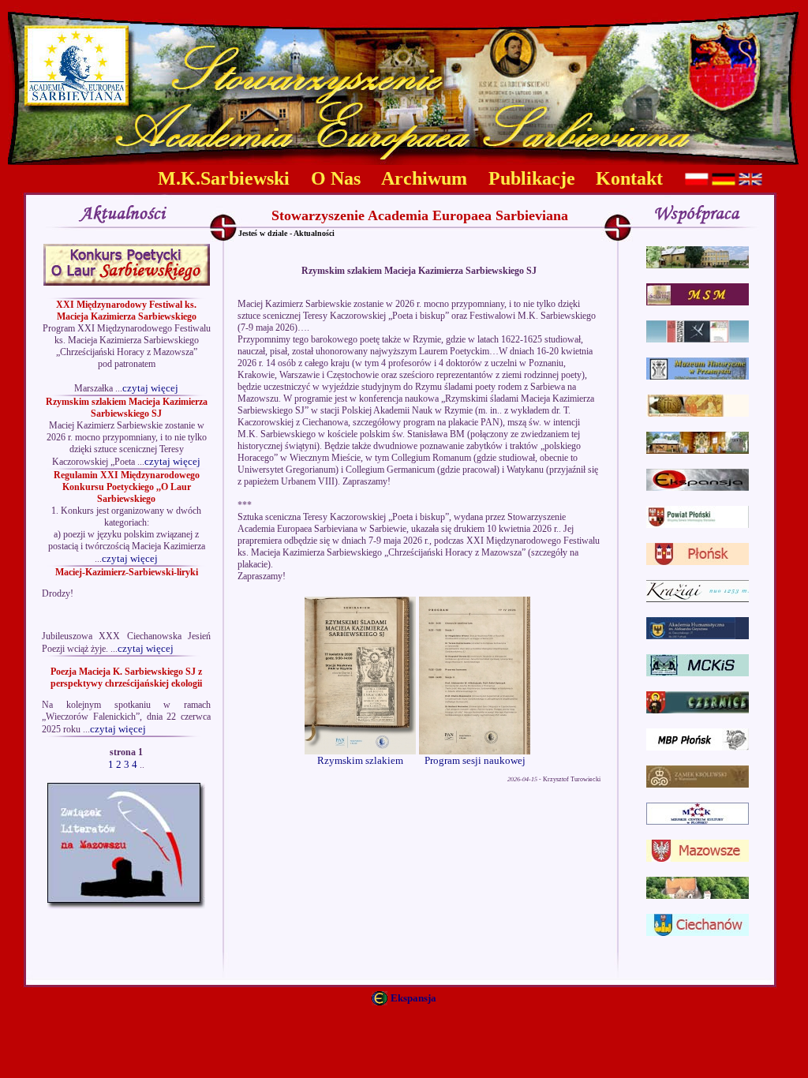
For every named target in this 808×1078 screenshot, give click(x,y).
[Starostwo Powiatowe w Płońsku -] (697, 524)
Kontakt (629, 178)
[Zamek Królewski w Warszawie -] (697, 784)
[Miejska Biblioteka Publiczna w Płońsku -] (697, 747)
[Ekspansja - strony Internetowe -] (697, 487)
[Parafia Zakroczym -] (697, 895)
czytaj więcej (150, 388)
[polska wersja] (697, 182)
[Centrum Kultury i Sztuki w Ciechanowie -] (697, 339)
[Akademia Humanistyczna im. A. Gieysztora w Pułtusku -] (697, 636)
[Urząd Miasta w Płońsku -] (697, 561)
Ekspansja (413, 998)
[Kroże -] (697, 599)
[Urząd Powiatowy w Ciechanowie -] (697, 932)
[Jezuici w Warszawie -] (697, 413)
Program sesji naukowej (475, 760)
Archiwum (424, 178)
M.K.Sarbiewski (224, 178)
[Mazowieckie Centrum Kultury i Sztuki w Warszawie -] (697, 673)
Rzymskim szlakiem (360, 760)
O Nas (336, 178)
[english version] (750, 182)
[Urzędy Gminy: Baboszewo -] (697, 265)
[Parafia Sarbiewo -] (697, 450)
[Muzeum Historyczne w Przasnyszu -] (697, 376)
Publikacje (531, 178)
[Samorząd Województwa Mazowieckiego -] (697, 858)
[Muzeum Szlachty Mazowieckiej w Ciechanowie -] (697, 302)
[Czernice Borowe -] (697, 710)
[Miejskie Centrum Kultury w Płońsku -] (697, 821)
